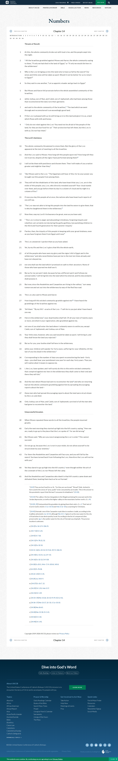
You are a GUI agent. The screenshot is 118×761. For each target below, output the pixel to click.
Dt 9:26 (48, 550)
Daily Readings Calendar (68, 2)
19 (70, 35)
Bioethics (10, 722)
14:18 (33, 564)
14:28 (33, 504)
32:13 (49, 598)
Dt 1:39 (39, 593)
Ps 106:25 (44, 526)
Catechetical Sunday (14, 731)
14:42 (33, 617)
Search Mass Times (40, 706)
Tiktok (109, 745)
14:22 (33, 574)
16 (61, 35)
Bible (9, 720)
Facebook (91, 745)
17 (64, 35)
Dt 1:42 (38, 617)
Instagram (105, 745)
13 (52, 35)
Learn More (77, 687)
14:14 (33, 555)
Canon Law (10, 725)
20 (73, 35)
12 (49, 35)
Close (113, 759)
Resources (91, 703)
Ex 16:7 (39, 583)
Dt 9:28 (46, 560)
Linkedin (100, 745)
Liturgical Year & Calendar (43, 711)
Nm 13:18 (39, 612)
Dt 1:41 (46, 612)
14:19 (33, 569)
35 (20, 38)
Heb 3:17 (45, 588)
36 (23, 38)
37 (37, 603)
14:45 (33, 511)
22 (79, 35)
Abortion (10, 700)
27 (94, 35)
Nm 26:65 (39, 607)
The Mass (37, 720)
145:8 (56, 564)
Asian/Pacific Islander (14, 714)
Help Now (100, 2)
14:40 (33, 612)
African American (13, 706)
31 (106, 35)
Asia (8, 711)
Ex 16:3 (38, 526)
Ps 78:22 (39, 540)
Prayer (36, 709)
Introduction (16, 35)
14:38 (33, 607)
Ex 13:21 (39, 555)
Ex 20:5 (38, 564)
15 (58, 35)
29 (100, 35)
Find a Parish (75, 2)
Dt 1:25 (39, 531)
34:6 (43, 564)
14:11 (33, 540)
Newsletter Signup (94, 709)
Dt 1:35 (41, 574)
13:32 (76, 492)
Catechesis (11, 728)
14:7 (32, 531)
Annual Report (12, 709)
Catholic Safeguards (14, 734)
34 (17, 38)
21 (76, 35)
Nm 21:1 (61, 514)
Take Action (65, 700)
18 (67, 35)
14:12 (33, 545)
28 (97, 35)
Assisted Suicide (12, 717)
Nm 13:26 (42, 598)
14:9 (32, 487)
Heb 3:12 (59, 507)
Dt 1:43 (39, 622)
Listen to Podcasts (58, 673)
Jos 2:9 (45, 555)
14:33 (33, 598)
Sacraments (38, 714)
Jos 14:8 (39, 579)
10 (43, 35)
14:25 (33, 497)
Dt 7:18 (38, 536)
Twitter (87, 745)
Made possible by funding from (90, 752)
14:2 (32, 526)
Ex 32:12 (42, 550)
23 (82, 35)
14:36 (33, 603)
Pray (62, 709)
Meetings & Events (67, 706)
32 (11, 38)
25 (88, 35)
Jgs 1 (40, 519)
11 (46, 35)
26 (91, 35)
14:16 (33, 560)
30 (103, 35)
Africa (9, 703)
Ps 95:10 (55, 598)
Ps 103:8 (50, 564)
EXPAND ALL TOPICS (13, 737)
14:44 (33, 622)
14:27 (34, 583)
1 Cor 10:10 (49, 507)
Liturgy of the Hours (41, 717)
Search (108, 2)
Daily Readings (61, 2)
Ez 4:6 (60, 598)
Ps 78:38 (39, 569)
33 (14, 38)
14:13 (33, 550)
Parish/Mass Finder (94, 700)
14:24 (33, 579)
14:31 (33, 593)
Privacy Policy (64, 634)
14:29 (33, 588)
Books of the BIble (40, 703)
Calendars (91, 706)
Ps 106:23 (57, 550)
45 (90, 499)
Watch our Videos (72, 673)
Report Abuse (88, 2)
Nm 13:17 (42, 603)
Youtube (96, 745)
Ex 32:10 (39, 545)
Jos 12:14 (47, 514)
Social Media (92, 711)
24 (85, 35)
